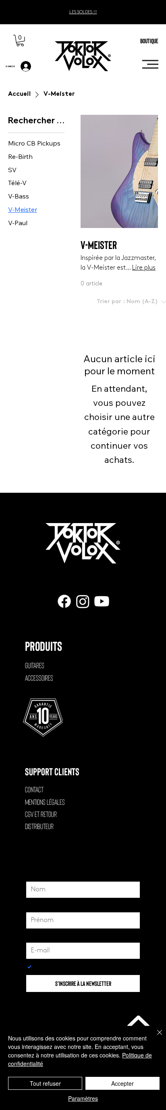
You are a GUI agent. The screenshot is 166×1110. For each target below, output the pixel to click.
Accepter (122, 1083)
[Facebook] (64, 601)
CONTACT (34, 789)
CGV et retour (41, 814)
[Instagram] (82, 601)
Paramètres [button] (83, 1098)
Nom (35, 874)
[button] (20, 40)
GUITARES (34, 665)
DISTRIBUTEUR (39, 826)
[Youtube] (101, 601)
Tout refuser (45, 1083)
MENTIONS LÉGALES (45, 801)
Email (35, 935)
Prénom (38, 904)
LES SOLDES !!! (83, 12)
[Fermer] (154, 1037)
